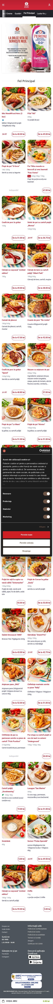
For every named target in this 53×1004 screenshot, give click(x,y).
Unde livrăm (6, 929)
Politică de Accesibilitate (36, 935)
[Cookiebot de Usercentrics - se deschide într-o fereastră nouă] (39, 450)
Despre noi (5, 926)
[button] (3, 4)
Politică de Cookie (34, 932)
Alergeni (30, 941)
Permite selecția (26, 543)
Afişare (42, 527)
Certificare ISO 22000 (35, 944)
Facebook (5, 954)
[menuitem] (13, 926)
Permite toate (26, 535)
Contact (4, 932)
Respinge (26, 551)
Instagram (5, 957)
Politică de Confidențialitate (37, 929)
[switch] (46, 501)
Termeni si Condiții (34, 938)
